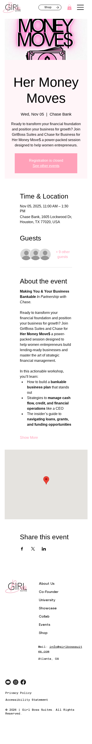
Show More (29, 437)
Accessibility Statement (26, 699)
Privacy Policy (18, 693)
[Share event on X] (33, 549)
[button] (69, 7)
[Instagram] (15, 682)
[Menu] (80, 7)
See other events (46, 166)
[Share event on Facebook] (22, 549)
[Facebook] (23, 682)
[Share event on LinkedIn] (44, 549)
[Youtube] (8, 682)
